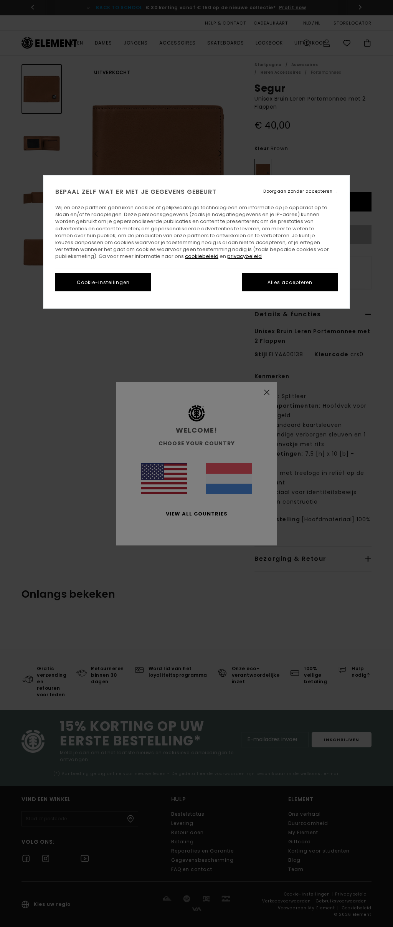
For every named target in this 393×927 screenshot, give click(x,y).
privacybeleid (244, 256)
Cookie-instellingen (103, 282)
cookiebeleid (201, 256)
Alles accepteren (290, 282)
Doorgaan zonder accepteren (297, 191)
